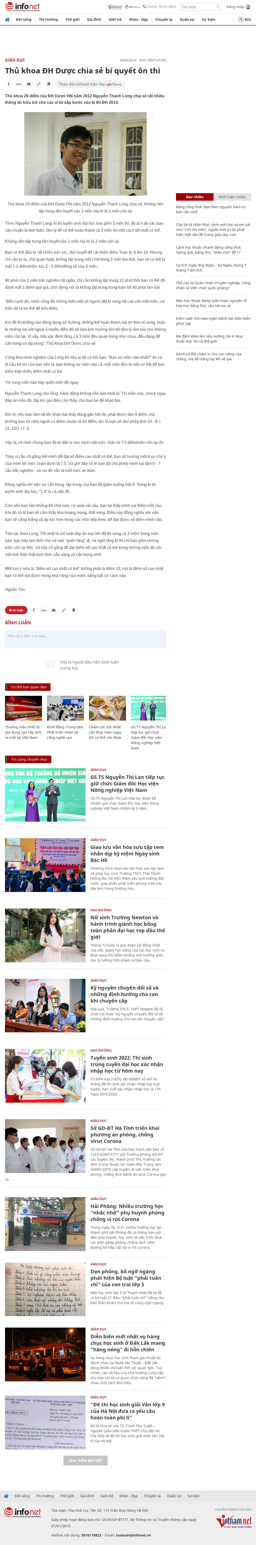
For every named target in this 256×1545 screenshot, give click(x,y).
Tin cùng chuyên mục (29, 759)
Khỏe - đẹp (138, 19)
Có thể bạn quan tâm (29, 687)
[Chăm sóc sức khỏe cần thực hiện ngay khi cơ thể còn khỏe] (107, 708)
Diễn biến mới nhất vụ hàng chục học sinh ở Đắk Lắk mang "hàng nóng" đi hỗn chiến (127, 1343)
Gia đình (94, 19)
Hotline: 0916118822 (161, 7)
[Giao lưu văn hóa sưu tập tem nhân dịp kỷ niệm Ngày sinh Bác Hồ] (45, 865)
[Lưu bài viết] (48, 84)
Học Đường (101, 910)
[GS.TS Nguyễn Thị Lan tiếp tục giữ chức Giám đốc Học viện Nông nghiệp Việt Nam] (149, 708)
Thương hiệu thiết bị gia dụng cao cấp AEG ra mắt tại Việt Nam (23, 732)
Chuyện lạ (163, 19)
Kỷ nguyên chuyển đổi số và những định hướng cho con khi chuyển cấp (124, 994)
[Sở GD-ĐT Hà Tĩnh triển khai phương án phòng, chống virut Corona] (45, 1146)
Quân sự (187, 19)
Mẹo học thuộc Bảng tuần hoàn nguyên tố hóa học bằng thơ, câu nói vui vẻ (211, 303)
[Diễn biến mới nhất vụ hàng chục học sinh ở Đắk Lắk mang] (45, 1354)
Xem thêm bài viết (85, 1460)
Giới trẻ (115, 19)
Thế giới (73, 19)
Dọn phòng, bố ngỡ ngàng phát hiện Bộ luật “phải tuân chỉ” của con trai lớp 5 (125, 1278)
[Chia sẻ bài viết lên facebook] (8, 84)
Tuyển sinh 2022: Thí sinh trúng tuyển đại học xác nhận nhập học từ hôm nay (126, 1064)
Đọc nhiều (195, 196)
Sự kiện (208, 19)
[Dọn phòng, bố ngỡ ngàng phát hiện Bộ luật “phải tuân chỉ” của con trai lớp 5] (45, 1289)
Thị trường (48, 19)
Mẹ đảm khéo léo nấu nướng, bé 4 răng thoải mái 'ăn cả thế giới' (209, 339)
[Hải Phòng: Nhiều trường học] (45, 1224)
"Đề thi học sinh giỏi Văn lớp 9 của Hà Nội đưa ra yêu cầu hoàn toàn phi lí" (127, 1411)
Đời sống (24, 19)
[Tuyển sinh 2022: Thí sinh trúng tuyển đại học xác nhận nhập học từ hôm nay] (45, 1076)
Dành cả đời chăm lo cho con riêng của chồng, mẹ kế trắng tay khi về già (209, 356)
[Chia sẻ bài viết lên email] (28, 84)
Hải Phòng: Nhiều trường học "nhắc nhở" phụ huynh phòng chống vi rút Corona (127, 1212)
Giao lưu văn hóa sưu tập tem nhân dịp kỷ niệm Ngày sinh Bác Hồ (127, 853)
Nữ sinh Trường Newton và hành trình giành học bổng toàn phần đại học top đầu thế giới (127, 927)
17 (238, 252)
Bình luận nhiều (232, 196)
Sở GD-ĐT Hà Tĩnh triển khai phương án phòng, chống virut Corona (125, 1134)
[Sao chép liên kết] (38, 84)
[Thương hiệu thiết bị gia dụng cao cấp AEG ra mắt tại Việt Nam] (23, 708)
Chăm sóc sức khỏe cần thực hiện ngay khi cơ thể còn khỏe (105, 732)
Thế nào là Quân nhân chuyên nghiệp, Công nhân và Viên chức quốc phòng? (213, 285)
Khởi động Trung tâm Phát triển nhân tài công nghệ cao (65, 732)
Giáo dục (15, 60)
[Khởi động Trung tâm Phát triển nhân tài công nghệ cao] (65, 708)
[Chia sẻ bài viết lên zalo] (18, 84)
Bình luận (16, 610)
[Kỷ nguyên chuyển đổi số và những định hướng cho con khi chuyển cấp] (45, 1006)
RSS (248, 19)
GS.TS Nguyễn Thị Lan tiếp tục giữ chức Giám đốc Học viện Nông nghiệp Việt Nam (149, 737)
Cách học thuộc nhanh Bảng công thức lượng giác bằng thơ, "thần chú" (208, 250)
